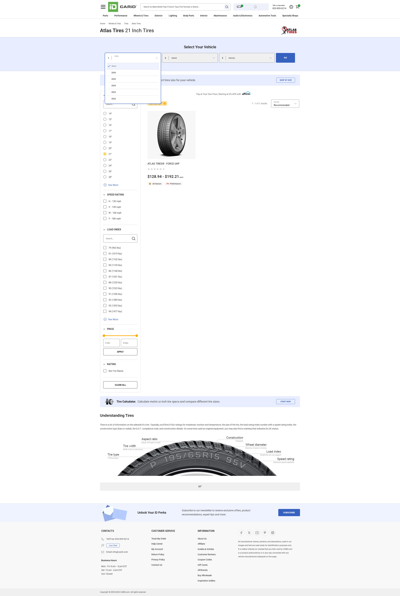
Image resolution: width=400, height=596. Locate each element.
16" (110, 125)
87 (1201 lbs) (115, 276)
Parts (105, 15)
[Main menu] (103, 7)
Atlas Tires (136, 24)
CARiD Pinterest (265, 532)
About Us (202, 538)
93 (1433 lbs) (115, 305)
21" (110, 154)
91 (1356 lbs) (115, 294)
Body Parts (188, 15)
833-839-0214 (279, 8)
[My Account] (291, 7)
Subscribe (289, 512)
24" (110, 165)
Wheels (137, 15)
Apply (120, 352)
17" (110, 131)
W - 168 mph (115, 212)
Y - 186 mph (115, 218)
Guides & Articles (206, 549)
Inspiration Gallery (206, 580)
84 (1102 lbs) (115, 259)
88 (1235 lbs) (115, 282)
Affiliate (201, 544)
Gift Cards (203, 565)
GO (285, 57)
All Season (156, 184)
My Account (157, 549)
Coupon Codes (205, 559)
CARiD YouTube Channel (257, 532)
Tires (126, 24)
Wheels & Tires (115, 24)
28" (110, 177)
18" (110, 136)
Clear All (120, 385)
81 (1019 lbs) (115, 253)
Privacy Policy (158, 559)
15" (110, 119)
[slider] (104, 335)
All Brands (203, 570)
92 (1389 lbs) (115, 299)
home (102, 24)
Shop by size (286, 80)
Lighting (173, 15)
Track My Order (158, 538)
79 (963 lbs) (115, 247)
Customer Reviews (207, 554)
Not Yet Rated (116, 371)
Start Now (285, 402)
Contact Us (156, 565)
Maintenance (220, 15)
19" (110, 142)
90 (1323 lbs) (115, 288)
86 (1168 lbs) (115, 271)
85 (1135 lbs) (115, 265)
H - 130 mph (115, 201)
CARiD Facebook (241, 532)
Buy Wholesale (205, 575)
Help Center (157, 544)
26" (110, 171)
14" (110, 113)
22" (110, 159)
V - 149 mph (115, 207)
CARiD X (249, 532)
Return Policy (157, 554)
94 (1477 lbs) (115, 311)
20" (110, 148)
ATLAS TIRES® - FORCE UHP (163, 163)
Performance (120, 15)
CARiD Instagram (272, 532)
